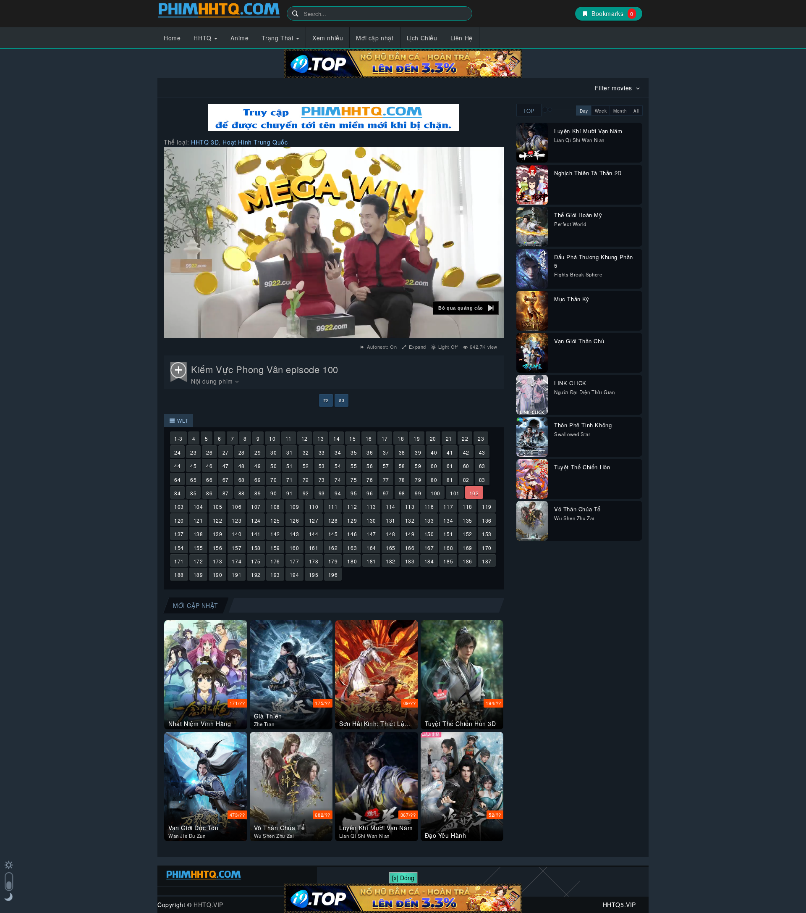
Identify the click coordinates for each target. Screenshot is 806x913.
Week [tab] (601, 111)
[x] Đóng (403, 878)
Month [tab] (620, 111)
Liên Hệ (461, 38)
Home (172, 38)
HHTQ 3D (205, 142)
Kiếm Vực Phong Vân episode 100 (264, 369)
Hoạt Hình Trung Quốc (255, 142)
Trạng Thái (278, 38)
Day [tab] (584, 111)
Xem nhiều (327, 38)
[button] (466, 308)
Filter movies (614, 88)
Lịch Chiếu (422, 38)
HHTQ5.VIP (218, 11)
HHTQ (203, 38)
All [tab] (636, 111)
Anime (239, 38)
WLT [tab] (182, 420)
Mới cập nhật (374, 38)
